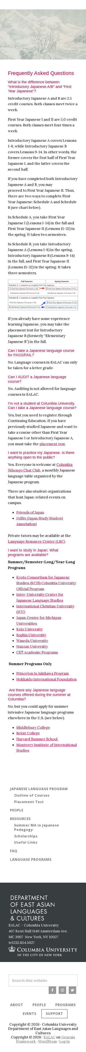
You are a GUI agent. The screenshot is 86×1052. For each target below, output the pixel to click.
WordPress (47, 1041)
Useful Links (25, 842)
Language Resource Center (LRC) (36, 541)
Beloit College (28, 733)
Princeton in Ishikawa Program (42, 673)
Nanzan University (32, 646)
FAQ (13, 851)
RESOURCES (20, 818)
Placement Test (29, 802)
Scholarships (26, 836)
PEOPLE (16, 810)
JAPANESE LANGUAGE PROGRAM (39, 789)
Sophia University (31, 635)
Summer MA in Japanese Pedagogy (36, 827)
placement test (52, 444)
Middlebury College (33, 727)
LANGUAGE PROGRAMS (31, 859)
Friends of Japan (30, 512)
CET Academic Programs (37, 652)
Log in (64, 1041)
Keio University (29, 629)
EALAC (49, 1037)
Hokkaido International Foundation (46, 679)
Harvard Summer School (37, 739)
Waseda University (32, 640)
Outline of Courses (31, 795)
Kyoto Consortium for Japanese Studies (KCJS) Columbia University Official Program (46, 583)
